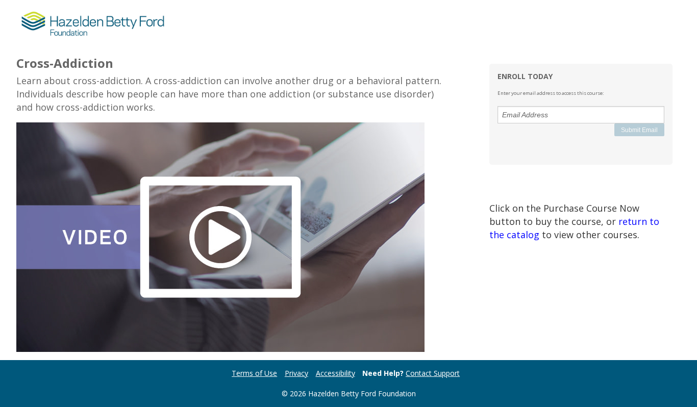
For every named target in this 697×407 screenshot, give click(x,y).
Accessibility (335, 373)
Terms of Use (254, 373)
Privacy (296, 373)
